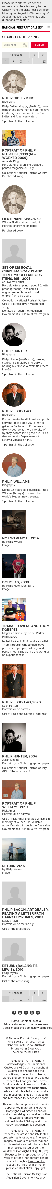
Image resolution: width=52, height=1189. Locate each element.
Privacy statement (15, 1024)
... (36, 61)
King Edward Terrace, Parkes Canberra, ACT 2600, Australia (26, 1043)
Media (37, 1021)
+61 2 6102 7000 (30, 1048)
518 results (16, 54)
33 (44, 61)
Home (15, 1021)
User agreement (38, 1024)
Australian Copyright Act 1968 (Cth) (25, 1151)
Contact (26, 1021)
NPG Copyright (35, 1168)
